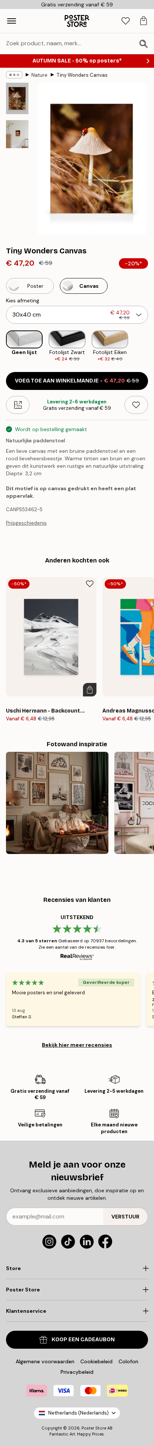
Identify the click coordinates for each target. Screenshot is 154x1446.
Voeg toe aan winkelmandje (77, 381)
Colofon (128, 1361)
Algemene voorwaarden (45, 1361)
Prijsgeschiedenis (26, 523)
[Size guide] (18, 405)
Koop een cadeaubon (83, 1339)
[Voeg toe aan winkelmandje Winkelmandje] (89, 689)
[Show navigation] (11, 21)
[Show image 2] (17, 134)
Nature (39, 75)
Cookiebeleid (96, 1361)
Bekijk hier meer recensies (77, 1044)
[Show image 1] (17, 98)
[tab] (126, 21)
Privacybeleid (77, 1372)
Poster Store (93, 1428)
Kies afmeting (22, 300)
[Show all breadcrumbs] (14, 75)
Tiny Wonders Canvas (82, 75)
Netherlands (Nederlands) (78, 1413)
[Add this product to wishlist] (136, 405)
